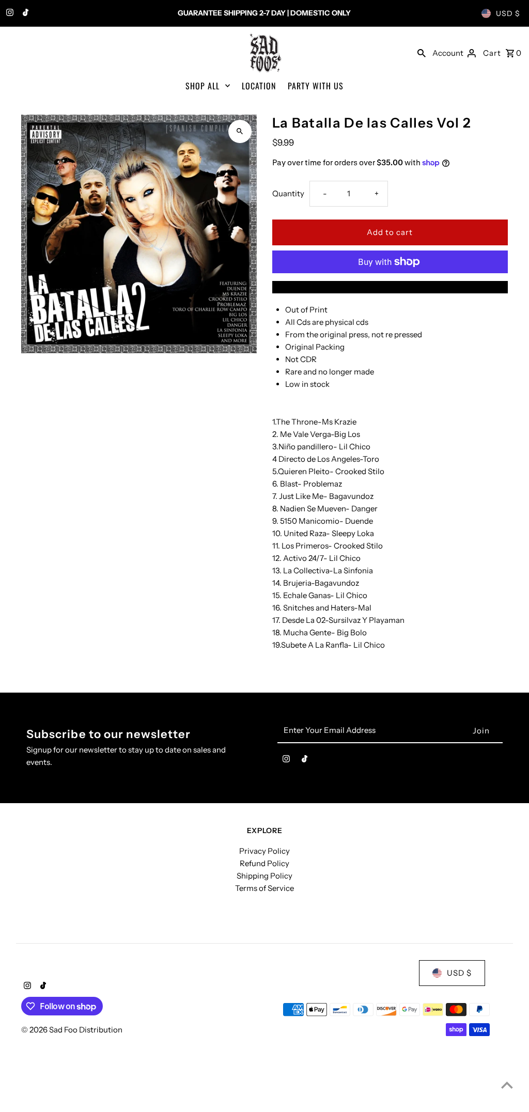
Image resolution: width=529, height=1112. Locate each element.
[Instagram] (8, 13)
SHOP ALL (202, 86)
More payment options (390, 287)
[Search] (421, 52)
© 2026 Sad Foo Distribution (71, 1030)
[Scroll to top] (507, 1085)
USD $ (508, 13)
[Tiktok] (24, 13)
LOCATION (259, 86)
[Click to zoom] (240, 131)
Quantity (288, 193)
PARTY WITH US (316, 86)
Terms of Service (264, 888)
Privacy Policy (264, 851)
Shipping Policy (264, 876)
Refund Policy (264, 863)
